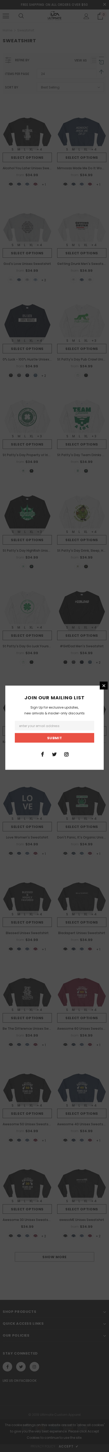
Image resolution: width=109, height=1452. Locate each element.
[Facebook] (43, 754)
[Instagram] (66, 754)
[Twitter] (54, 754)
